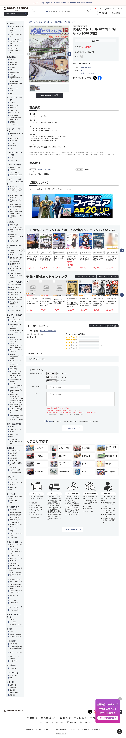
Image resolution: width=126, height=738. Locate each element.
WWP (11, 335)
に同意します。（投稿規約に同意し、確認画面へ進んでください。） (73, 421)
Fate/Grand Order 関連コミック (15, 569)
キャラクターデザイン (15, 482)
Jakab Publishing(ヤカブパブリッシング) (15, 406)
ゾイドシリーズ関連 (15, 273)
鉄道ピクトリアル (14, 70)
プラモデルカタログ (15, 520)
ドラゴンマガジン (14, 148)
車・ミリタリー (13, 675)
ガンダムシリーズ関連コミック (15, 545)
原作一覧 (12, 695)
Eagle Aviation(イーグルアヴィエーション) (16, 401)
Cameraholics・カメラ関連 (15, 530)
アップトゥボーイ (14, 172)
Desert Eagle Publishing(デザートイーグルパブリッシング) (16, 396)
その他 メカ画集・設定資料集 (15, 276)
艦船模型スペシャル (15, 292)
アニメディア (13, 108)
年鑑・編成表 (13, 458)
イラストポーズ (13, 479)
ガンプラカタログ (14, 517)
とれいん (12, 67)
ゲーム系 (12, 432)
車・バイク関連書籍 (15, 512)
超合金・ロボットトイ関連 (15, 502)
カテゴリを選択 (11, 13)
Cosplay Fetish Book (15, 634)
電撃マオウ (12, 146)
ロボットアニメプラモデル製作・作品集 (15, 213)
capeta (11, 598)
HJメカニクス (13, 193)
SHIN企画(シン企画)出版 (15, 464)
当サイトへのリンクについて (80, 730)
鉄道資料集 (12, 456)
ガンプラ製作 (13, 187)
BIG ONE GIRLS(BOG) (15, 175)
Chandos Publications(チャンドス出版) (16, 356)
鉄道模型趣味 (13, 62)
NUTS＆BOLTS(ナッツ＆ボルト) (15, 361)
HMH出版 (12, 337)
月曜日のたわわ (13, 595)
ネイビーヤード (13, 46)
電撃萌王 (12, 122)
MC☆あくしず (13, 124)
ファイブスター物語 (15, 572)
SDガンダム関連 (14, 261)
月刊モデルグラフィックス (15, 31)
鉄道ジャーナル (13, 88)
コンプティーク (13, 105)
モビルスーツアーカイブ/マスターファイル (15, 258)
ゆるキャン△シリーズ (15, 558)
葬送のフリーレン (14, 549)
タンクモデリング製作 (15, 227)
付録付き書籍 (13, 644)
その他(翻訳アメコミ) (15, 624)
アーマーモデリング (15, 39)
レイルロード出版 (14, 470)
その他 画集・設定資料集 (15, 442)
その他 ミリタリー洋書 (16, 419)
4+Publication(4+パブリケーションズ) (16, 376)
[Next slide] (69, 54)
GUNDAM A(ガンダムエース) (16, 135)
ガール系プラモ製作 (15, 207)
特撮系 (11, 437)
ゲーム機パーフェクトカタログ (15, 526)
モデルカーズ (13, 48)
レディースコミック (15, 610)
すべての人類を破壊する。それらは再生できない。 (15, 648)
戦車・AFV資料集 (14, 287)
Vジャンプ (12, 143)
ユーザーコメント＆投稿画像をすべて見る (103, 326)
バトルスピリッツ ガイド (16, 653)
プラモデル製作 (13, 225)
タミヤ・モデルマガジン (15, 51)
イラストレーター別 (15, 429)
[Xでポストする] (95, 78)
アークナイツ (13, 561)
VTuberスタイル (14, 113)
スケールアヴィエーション (15, 42)
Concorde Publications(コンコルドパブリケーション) (16, 386)
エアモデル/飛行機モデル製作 (16, 231)
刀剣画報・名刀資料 (15, 515)
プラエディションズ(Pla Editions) (15, 365)
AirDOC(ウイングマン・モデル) (15, 381)
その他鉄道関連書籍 (15, 472)
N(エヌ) (11, 93)
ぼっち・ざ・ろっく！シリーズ (15, 552)
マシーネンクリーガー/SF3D (15, 270)
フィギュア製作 (13, 241)
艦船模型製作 (13, 234)
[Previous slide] (29, 54)
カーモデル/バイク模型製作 (16, 237)
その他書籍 (12, 668)
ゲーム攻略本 (13, 439)
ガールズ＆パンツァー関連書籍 (15, 303)
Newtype (12, 103)
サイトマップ (96, 730)
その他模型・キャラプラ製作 (15, 217)
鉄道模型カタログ (14, 451)
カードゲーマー (13, 661)
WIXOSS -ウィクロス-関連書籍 (15, 657)
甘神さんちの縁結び (15, 584)
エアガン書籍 (13, 537)
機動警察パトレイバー (15, 264)
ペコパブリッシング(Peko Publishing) (15, 372)
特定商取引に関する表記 (60, 730)
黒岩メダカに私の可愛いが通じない (15, 587)
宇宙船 (11, 158)
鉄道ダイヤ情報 (13, 81)
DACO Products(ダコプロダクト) (15, 391)
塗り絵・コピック (14, 487)
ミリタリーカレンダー (15, 311)
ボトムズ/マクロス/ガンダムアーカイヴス (15, 190)
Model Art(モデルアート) (15, 35)
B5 (82, 70)
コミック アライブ (14, 141)
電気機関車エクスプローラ (15, 85)
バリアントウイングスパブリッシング (15, 340)
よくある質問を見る (71, 529)
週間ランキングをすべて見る (85, 277)
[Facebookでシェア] (100, 78)
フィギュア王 (13, 160)
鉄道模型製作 (13, 453)
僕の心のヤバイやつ (15, 579)
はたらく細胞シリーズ (15, 582)
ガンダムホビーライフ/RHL (15, 201)
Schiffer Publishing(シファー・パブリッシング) (16, 411)
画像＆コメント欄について (48, 331)
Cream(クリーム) (14, 167)
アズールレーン (13, 563)
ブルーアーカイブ (14, 566)
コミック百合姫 (13, 138)
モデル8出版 (13, 467)
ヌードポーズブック (15, 637)
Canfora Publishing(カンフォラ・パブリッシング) (15, 345)
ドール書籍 (12, 510)
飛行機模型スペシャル (15, 300)
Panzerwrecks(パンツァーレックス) (16, 325)
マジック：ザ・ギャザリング (15, 534)
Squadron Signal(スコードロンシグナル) (16, 416)
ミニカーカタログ (14, 522)
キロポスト (12, 91)
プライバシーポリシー (43, 730)
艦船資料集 (12, 289)
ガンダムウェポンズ (15, 204)
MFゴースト (12, 600)
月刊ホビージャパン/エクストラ (16, 27)
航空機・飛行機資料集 (15, 297)
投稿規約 (50, 421)
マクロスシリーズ (14, 266)
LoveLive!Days (13, 115)
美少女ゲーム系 (13, 434)
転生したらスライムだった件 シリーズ (15, 592)
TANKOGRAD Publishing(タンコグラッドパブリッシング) (16, 330)
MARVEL (11, 619)
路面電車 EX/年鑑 (14, 72)
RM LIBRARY (13, 461)
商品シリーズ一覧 (14, 692)
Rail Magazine (13, 75)
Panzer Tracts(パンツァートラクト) (15, 321)
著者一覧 (12, 690)
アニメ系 (12, 427)
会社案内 (28, 730)
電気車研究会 (86, 67)
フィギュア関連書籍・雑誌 (15, 497)
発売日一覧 (12, 685)
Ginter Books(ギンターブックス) (15, 351)
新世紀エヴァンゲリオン (15, 576)
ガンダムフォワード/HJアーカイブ (16, 197)
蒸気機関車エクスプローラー (15, 78)
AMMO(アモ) (13, 369)
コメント (33, 393)
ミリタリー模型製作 (15, 284)
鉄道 (10, 678)
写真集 (11, 632)
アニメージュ (13, 110)
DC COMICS (12, 622)
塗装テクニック (13, 209)
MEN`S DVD (13, 170)
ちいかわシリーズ (14, 556)
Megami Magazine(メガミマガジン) (16, 118)
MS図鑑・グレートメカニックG (16, 251)
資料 (10, 489)
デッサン (12, 484)
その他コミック (13, 603)
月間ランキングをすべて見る (107, 277)
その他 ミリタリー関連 (15, 307)
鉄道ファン (12, 60)
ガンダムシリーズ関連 (15, 255)
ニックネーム (35, 386)
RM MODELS (13, 65)
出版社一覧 (12, 687)
